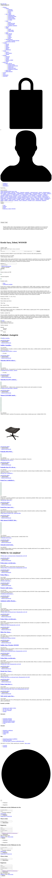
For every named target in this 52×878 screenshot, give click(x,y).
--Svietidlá (19, 198)
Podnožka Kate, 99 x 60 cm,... (8, 467)
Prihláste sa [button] (3, 836)
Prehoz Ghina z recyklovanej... (8, 619)
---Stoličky (33, 195)
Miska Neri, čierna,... (6, 632)
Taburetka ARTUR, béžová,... (8, 360)
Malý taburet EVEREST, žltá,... (9, 520)
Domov (9, 192)
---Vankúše (18, 199)
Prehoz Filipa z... (5, 575)
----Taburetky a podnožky (24, 192)
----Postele (39, 197)
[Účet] (26, 181)
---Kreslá (17, 192)
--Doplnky (23, 199)
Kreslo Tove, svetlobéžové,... (8, 480)
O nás (4, 723)
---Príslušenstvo (47, 198)
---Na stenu (32, 199)
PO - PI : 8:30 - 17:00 (7, 709)
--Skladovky (43, 200)
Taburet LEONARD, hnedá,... (8, 395)
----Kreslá (40, 192)
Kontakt (4, 711)
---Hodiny (41, 199)
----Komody (14, 195)
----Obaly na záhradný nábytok (22, 197)
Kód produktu (3, 321)
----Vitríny (19, 195)
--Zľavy (33, 200)
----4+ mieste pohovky (24, 194)
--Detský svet (10, 200)
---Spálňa (35, 197)
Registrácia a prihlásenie (8, 730)
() (5, 185)
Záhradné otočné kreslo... (7, 544)
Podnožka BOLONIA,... (7, 451)
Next (6, 222)
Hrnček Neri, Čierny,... (6, 671)
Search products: (4, 190)
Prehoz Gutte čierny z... (7, 684)
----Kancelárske (44, 195)
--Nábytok (13, 192)
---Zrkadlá (37, 199)
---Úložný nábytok (8, 195)
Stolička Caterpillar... (6, 345)
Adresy (4, 733)
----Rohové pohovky (33, 194)
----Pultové (6, 197)
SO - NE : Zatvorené (7, 710)
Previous (2, 222)
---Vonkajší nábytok (12, 197)
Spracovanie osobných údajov (9, 721)
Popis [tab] (4, 283)
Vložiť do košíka (4, 264)
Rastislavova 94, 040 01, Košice (9, 708)
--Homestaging (38, 200)
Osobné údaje (6, 732)
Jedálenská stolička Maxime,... (8, 601)
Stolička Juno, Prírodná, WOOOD (10, 645)
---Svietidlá (29, 200)
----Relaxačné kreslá (34, 192)
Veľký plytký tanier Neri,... (8, 696)
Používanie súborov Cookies (9, 722)
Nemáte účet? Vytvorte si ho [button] (6, 816)
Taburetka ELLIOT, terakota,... (9, 379)
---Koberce (6, 199)
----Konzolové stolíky (36, 193)
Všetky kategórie (4, 192)
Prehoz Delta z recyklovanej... (8, 658)
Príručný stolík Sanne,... (7, 588)
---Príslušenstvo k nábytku (11, 198)
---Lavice (31, 197)
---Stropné (28, 198)
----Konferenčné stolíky (11, 193)
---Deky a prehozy (12, 199)
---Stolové (41, 198)
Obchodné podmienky (7, 718)
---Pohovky (48, 193)
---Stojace (32, 198)
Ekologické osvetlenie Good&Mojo (10, 738)
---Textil (19, 200)
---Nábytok (16, 200)
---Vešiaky (6, 200)
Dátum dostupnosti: (5, 323)
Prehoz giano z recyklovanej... (8, 563)
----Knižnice (24, 195)
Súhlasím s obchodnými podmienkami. (10, 833)
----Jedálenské (38, 195)
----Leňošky (39, 194)
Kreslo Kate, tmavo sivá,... (7, 507)
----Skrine (29, 195)
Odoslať (38, 251)
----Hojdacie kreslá (45, 192)
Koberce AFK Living (7, 740)
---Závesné (23, 198)
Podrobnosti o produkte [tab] (7, 284)
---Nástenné (36, 198)
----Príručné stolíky (28, 193)
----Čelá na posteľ (44, 197)
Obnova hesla (6, 731)
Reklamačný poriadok (7, 719)
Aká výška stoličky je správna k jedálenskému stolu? (13, 741)
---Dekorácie (27, 199)
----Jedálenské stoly (20, 193)
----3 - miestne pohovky (14, 194)
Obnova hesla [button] (3, 813)
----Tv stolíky (43, 193)
